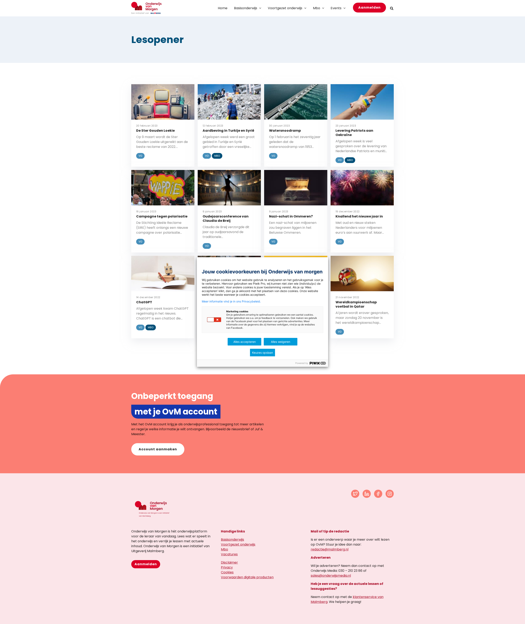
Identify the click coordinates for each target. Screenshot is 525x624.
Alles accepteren (244, 341)
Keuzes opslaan (262, 352)
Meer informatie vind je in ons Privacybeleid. (231, 301)
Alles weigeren (280, 341)
